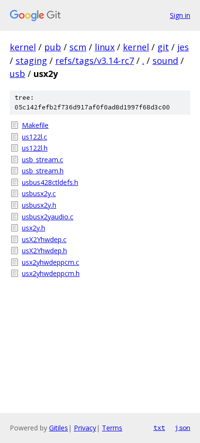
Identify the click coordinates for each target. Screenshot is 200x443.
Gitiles (58, 427)
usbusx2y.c (39, 193)
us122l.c (34, 136)
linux (105, 47)
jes (183, 47)
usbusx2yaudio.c (47, 216)
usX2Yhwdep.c (44, 239)
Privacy (85, 427)
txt (159, 427)
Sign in (180, 15)
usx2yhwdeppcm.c (50, 262)
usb (17, 73)
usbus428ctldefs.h (50, 182)
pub (52, 47)
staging (31, 60)
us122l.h (35, 148)
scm (77, 47)
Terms (112, 427)
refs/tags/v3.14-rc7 (94, 60)
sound (165, 60)
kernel (23, 47)
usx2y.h (33, 227)
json (182, 427)
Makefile (35, 125)
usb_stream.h (43, 170)
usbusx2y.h (39, 205)
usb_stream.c (42, 159)
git (163, 47)
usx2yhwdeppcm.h (51, 273)
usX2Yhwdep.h (44, 250)
